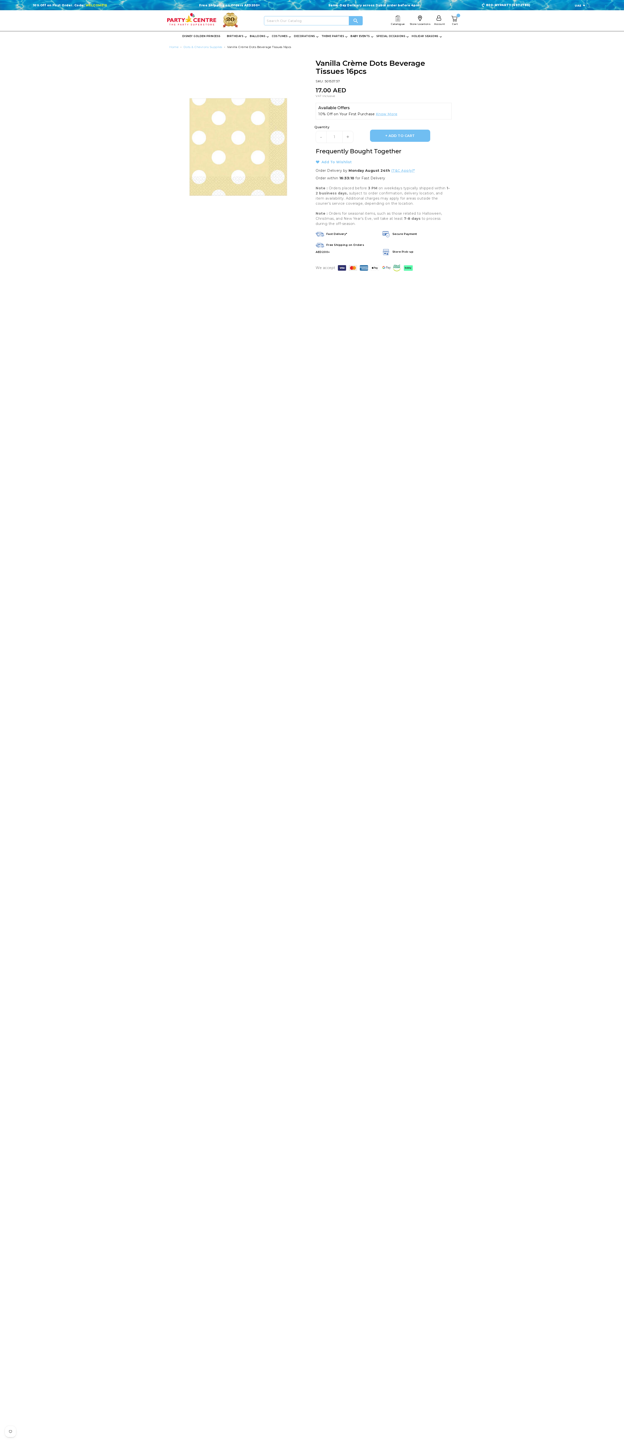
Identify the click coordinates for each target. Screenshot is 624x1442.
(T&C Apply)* (403, 170)
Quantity (321, 127)
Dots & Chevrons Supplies (203, 47)
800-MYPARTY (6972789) (508, 5)
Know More (387, 114)
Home (173, 47)
